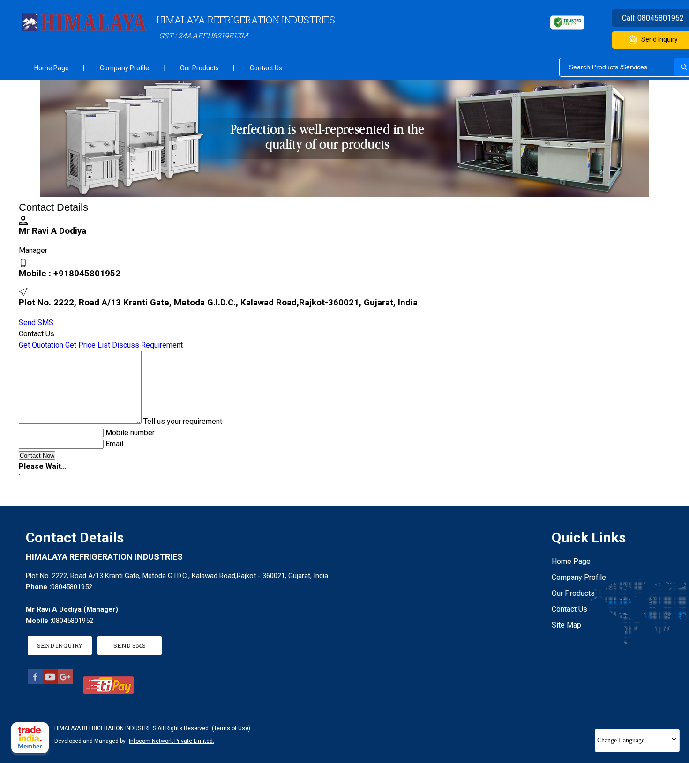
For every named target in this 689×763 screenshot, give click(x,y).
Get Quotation (41, 345)
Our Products (199, 68)
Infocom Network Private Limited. (171, 741)
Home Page (51, 68)
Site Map (566, 625)
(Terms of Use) (231, 728)
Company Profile (124, 68)
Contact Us (266, 68)
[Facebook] (35, 681)
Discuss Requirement (147, 345)
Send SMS (36, 322)
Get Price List (87, 345)
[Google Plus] (65, 681)
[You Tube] (50, 681)
